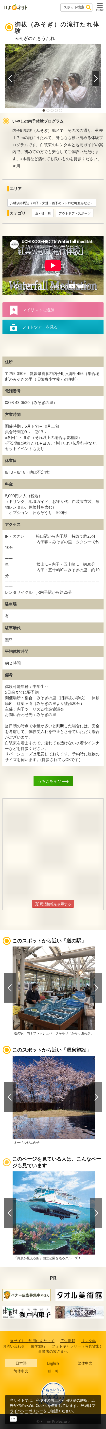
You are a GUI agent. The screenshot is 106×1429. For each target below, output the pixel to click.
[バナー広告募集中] (26, 1295)
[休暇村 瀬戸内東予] (26, 1312)
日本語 (21, 1363)
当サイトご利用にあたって (32, 1340)
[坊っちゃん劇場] (79, 1312)
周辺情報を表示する (55, 903)
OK (13, 1419)
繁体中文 (85, 1363)
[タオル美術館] (79, 1295)
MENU (100, 10)
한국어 (52, 1370)
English (53, 1363)
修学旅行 (38, 1346)
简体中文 (21, 1370)
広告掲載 (67, 1340)
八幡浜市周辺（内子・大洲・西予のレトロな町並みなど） (51, 203)
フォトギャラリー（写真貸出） (77, 1346)
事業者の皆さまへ (53, 1351)
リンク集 (88, 1340)
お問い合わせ (14, 1346)
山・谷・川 (43, 213)
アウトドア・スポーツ (75, 213)
